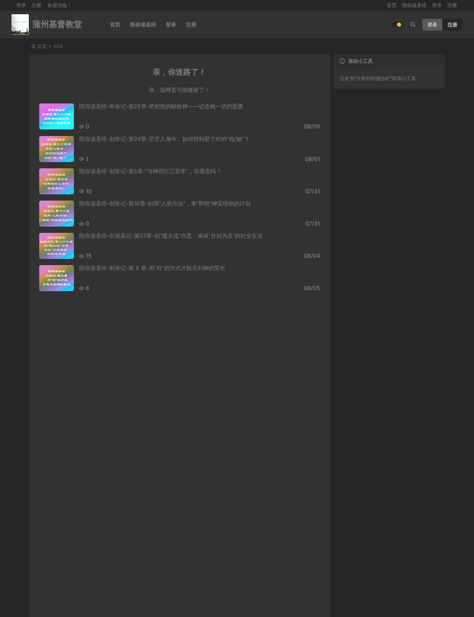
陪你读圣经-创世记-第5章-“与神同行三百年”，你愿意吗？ (150, 171)
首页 (392, 5)
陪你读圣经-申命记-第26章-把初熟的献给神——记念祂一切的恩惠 (161, 106)
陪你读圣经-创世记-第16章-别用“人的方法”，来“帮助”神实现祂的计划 (165, 203)
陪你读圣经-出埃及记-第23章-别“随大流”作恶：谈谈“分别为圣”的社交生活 (171, 235)
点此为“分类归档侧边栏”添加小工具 (378, 78)
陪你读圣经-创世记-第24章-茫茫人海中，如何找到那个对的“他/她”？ (164, 138)
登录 (437, 5)
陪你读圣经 (414, 5)
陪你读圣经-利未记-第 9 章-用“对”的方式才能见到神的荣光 (152, 267)
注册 (36, 5)
